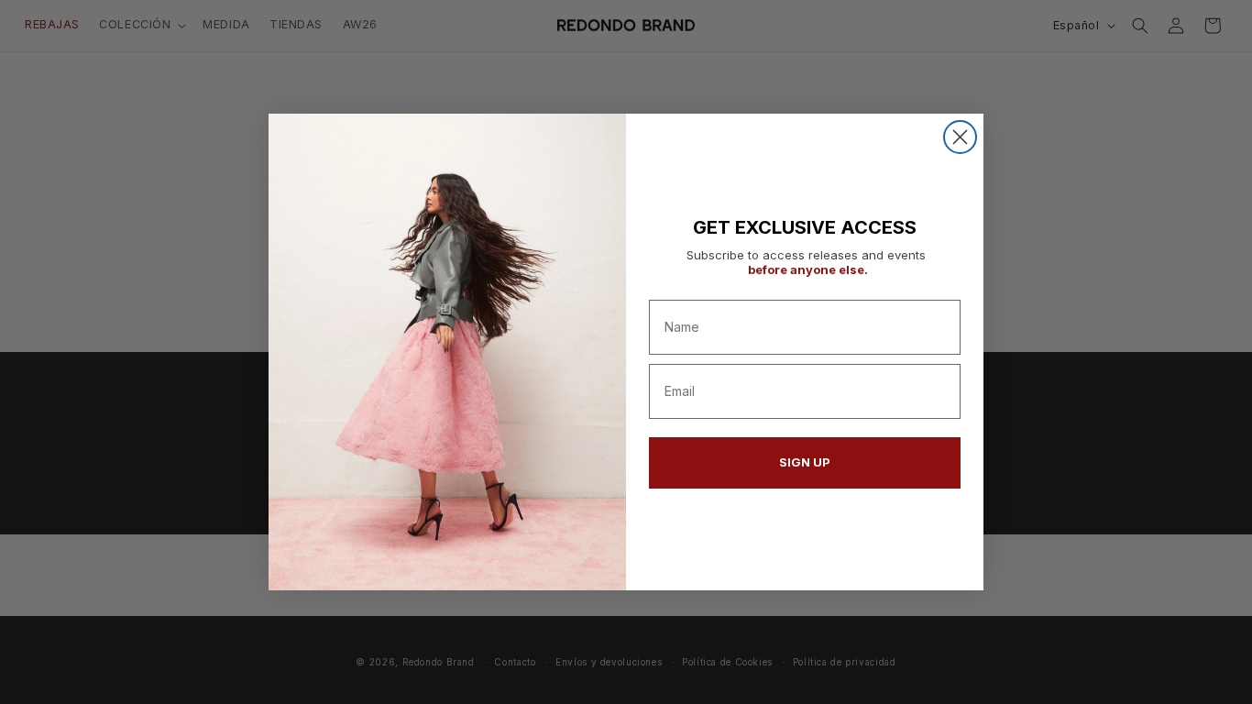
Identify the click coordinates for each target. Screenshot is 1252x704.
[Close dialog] (960, 137)
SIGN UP (804, 462)
